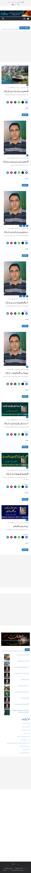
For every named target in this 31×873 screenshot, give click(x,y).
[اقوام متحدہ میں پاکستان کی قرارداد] (7, 700)
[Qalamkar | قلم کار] (15, 11)
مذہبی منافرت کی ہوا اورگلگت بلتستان (20, 526)
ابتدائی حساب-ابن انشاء (27, 733)
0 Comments (9, 87)
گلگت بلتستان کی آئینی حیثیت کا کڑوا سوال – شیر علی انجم (17, 474)
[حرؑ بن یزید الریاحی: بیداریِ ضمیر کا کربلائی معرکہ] (7, 657)
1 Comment (10, 299)
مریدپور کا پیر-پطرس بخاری (26, 723)
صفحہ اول (20, 225)
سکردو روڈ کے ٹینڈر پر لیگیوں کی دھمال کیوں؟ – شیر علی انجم (16, 423)
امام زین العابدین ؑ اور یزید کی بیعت (26, 727)
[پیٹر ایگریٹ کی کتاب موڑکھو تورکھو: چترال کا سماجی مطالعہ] (7, 675)
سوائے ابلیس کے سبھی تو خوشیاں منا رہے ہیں (25, 753)
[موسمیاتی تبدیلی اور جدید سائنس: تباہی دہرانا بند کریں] (7, 694)
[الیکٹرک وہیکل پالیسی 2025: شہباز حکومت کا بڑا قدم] (7, 669)
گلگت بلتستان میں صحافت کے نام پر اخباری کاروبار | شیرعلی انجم (15, 162)
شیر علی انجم (20, 87)
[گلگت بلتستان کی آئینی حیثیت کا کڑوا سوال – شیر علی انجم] (15, 460)
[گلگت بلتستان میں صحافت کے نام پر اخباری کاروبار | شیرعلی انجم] (15, 138)
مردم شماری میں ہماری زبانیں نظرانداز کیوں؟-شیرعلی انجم (16, 232)
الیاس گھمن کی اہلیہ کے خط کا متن (26, 730)
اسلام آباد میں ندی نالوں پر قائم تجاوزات (23, 686)
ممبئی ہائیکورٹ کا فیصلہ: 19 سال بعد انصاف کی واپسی (22, 704)
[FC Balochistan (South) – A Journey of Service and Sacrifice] (7, 712)
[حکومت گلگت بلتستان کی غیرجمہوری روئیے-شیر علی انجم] (15, 278)
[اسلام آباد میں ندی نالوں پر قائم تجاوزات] (7, 688)
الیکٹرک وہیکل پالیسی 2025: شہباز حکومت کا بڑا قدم (14, 2)
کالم (27, 85)
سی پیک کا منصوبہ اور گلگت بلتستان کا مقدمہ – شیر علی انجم (16, 373)
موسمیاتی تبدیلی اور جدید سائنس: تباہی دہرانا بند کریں (22, 692)
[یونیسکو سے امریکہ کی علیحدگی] (7, 681)
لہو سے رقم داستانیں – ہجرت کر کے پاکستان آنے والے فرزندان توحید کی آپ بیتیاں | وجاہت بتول (18, 743)
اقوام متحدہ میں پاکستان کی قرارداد (24, 698)
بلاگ (27, 225)
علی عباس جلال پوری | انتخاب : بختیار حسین (25, 746)
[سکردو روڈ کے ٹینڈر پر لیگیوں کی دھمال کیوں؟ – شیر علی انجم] (15, 409)
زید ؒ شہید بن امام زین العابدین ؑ (26, 749)
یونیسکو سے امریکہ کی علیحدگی (25, 679)
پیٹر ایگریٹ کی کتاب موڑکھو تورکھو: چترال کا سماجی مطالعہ (21, 673)
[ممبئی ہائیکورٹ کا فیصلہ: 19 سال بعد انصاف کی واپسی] (7, 706)
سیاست (24, 225)
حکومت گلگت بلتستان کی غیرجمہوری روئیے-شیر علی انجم (17, 303)
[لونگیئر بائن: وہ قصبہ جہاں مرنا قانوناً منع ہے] (7, 663)
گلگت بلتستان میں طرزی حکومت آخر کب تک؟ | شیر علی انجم (16, 91)
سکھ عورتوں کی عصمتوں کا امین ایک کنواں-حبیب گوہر (23, 736)
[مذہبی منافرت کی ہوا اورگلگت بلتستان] (15, 512)
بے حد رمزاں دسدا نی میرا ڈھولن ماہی (25, 740)
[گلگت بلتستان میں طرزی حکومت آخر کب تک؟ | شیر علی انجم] (15, 75)
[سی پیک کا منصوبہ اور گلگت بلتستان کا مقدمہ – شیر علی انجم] (15, 349)
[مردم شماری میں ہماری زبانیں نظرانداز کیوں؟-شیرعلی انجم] (15, 208)
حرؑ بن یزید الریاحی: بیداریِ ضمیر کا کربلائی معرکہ (22, 655)
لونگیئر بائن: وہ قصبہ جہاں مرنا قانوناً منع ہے (23, 661)
